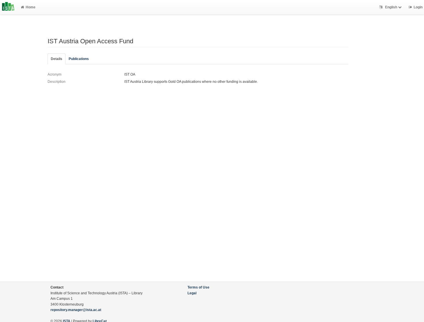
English (391, 7)
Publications (79, 59)
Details (56, 59)
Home (30, 7)
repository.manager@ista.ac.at (75, 310)
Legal (191, 293)
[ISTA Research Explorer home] (8, 7)
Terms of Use (198, 287)
